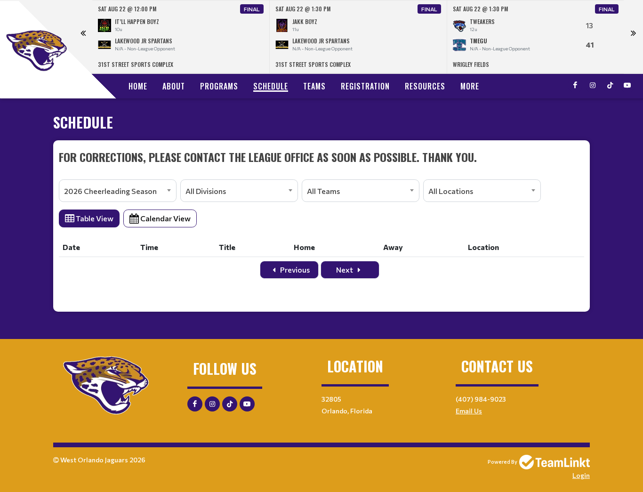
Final (252, 9)
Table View (93, 218)
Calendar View (165, 218)
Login (581, 475)
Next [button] (633, 37)
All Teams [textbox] (323, 190)
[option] (181, 36)
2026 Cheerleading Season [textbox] (110, 190)
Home (138, 86)
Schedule (270, 86)
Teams (314, 86)
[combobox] (118, 190)
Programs (219, 86)
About (173, 86)
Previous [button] (82, 37)
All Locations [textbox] (450, 190)
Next (345, 269)
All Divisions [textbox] (205, 190)
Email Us (469, 411)
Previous (294, 269)
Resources (425, 86)
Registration (365, 86)
